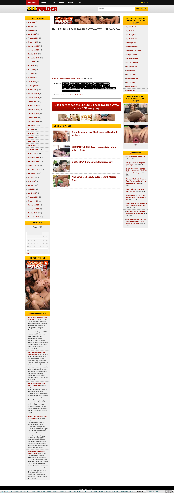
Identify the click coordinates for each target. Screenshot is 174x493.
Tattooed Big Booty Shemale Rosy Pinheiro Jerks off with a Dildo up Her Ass (136, 181)
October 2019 (32, 165)
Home (43, 2)
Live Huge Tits (131, 43)
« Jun (28, 253)
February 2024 (33, 38)
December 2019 (33, 157)
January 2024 (32, 42)
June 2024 (31, 22)
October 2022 (32, 102)
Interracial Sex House (133, 51)
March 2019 (32, 193)
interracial (106, 86)
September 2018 (33, 217)
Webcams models (38, 313)
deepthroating (66, 86)
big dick (79, 83)
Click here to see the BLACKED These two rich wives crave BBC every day (87, 106)
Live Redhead (130, 90)
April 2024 (31, 30)
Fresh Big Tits (131, 35)
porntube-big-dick (76, 88)
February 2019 (33, 197)
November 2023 (33, 50)
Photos (52, 2)
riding (64, 90)
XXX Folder (32, 3)
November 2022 (33, 98)
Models (71, 2)
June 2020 (31, 133)
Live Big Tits (130, 70)
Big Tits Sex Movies (133, 27)
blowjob (90, 83)
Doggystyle (75, 86)
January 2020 (32, 153)
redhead (102, 88)
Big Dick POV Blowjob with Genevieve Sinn (92, 162)
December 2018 (33, 205)
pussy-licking (94, 88)
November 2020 (33, 113)
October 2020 (32, 117)
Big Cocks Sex (131, 31)
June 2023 (31, 70)
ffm (101, 86)
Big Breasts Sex (131, 66)
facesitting (90, 86)
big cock (72, 83)
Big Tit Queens (131, 74)
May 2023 (31, 74)
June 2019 (31, 181)
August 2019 (32, 173)
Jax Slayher (70, 95)
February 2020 (33, 149)
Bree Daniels (63, 95)
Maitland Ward (79, 95)
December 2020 (33, 109)
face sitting (83, 86)
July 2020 (31, 129)
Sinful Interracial (131, 47)
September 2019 (33, 169)
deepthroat (106, 83)
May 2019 (31, 185)
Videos (61, 2)
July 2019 (31, 177)
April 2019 (31, 189)
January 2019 (32, 201)
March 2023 (32, 82)
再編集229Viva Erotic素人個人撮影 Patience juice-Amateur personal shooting (136, 171)
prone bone (86, 88)
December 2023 (33, 46)
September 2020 (33, 121)
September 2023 (33, 58)
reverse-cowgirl (110, 88)
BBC (67, 83)
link (172, 465)
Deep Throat (97, 83)
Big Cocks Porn (131, 39)
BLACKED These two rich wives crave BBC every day (67, 78)
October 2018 (32, 213)
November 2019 (33, 161)
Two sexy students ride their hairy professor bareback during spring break (136, 222)
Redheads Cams (131, 86)
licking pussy (66, 88)
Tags (79, 2)
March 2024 (32, 34)
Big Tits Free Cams (132, 63)
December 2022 (33, 94)
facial (96, 86)
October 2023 (32, 54)
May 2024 (31, 26)
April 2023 (31, 78)
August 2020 (32, 125)
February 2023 (33, 86)
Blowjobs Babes (131, 55)
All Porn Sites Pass (132, 78)
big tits (84, 83)
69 (63, 83)
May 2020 (31, 137)
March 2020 (32, 145)
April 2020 (31, 141)
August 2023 (32, 62)
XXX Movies (136, 153)
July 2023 (31, 66)
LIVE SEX (143, 2)
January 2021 (32, 106)
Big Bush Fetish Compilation (135, 157)
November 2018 (33, 209)
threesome (71, 90)
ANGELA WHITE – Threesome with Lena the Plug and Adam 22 (136, 197)
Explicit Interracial (132, 59)
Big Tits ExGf (130, 82)
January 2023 (32, 90)
